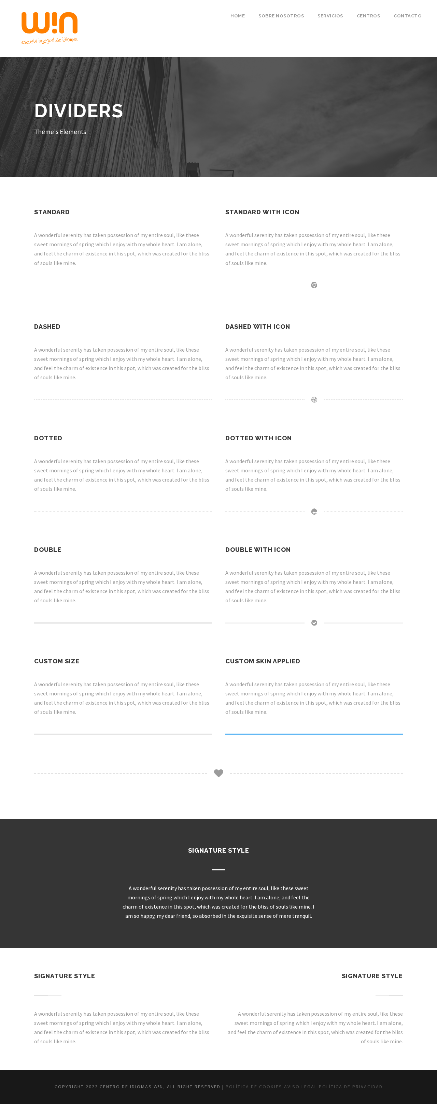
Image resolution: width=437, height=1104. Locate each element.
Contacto (408, 15)
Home (237, 15)
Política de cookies (254, 1087)
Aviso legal (300, 1087)
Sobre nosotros (281, 15)
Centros (368, 15)
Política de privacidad (351, 1087)
